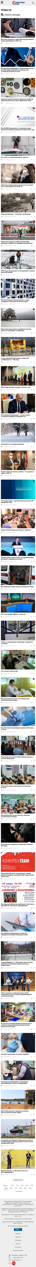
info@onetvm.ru (20, 1221)
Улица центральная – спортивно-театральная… (16, 214)
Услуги (18, 1243)
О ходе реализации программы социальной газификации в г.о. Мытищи (15, 358)
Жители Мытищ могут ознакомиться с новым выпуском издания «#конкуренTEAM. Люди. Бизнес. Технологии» (18, 875)
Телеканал (18, 1240)
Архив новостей (18, 1250)
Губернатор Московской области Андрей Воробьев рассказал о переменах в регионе (17, 558)
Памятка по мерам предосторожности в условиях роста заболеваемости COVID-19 (17, 185)
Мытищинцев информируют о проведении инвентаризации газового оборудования (14, 1082)
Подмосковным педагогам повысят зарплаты (16, 530)
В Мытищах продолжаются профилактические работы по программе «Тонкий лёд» (16, 329)
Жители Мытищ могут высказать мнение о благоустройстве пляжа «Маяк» (15, 1111)
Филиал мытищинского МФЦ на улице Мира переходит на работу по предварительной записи (16, 242)
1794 (21, 1185)
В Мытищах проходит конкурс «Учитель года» (16, 387)
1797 (6, 1188)
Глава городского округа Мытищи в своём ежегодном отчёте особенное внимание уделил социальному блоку (16, 994)
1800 (20, 1188)
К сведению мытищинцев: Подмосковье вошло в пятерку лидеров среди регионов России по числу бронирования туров (17, 1141)
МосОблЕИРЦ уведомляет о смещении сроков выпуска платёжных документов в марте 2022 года (17, 128)
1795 (26, 1185)
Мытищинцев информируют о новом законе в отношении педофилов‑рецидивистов (15, 415)
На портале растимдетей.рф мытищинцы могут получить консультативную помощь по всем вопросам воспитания (16, 1025)
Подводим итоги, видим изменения (12, 444)
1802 (30, 1188)
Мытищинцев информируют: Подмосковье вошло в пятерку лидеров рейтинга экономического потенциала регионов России (17, 70)
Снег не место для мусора (9, 671)
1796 (31, 1185)
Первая (5, 1185)
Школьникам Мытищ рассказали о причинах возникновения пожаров (15, 815)
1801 (25, 1188)
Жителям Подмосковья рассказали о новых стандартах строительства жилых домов (15, 300)
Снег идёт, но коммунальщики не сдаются (14, 157)
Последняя (18, 1191)
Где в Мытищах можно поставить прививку (15, 1054)
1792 (12, 1185)
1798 (10, 1188)
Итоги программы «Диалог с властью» (13, 614)
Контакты (18, 1247)
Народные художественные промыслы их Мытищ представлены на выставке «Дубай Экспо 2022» (17, 99)
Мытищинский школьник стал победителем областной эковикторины (15, 699)
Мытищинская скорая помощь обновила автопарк (17, 586)
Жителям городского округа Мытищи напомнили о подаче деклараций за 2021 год (17, 40)
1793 (17, 1185)
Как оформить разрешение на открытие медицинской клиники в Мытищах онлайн (14, 933)
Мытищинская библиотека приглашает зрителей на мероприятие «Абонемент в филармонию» (17, 904)
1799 (15, 1188)
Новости (18, 1237)
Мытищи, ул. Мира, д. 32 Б (19, 1255)
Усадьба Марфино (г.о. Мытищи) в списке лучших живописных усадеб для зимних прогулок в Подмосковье (17, 964)
